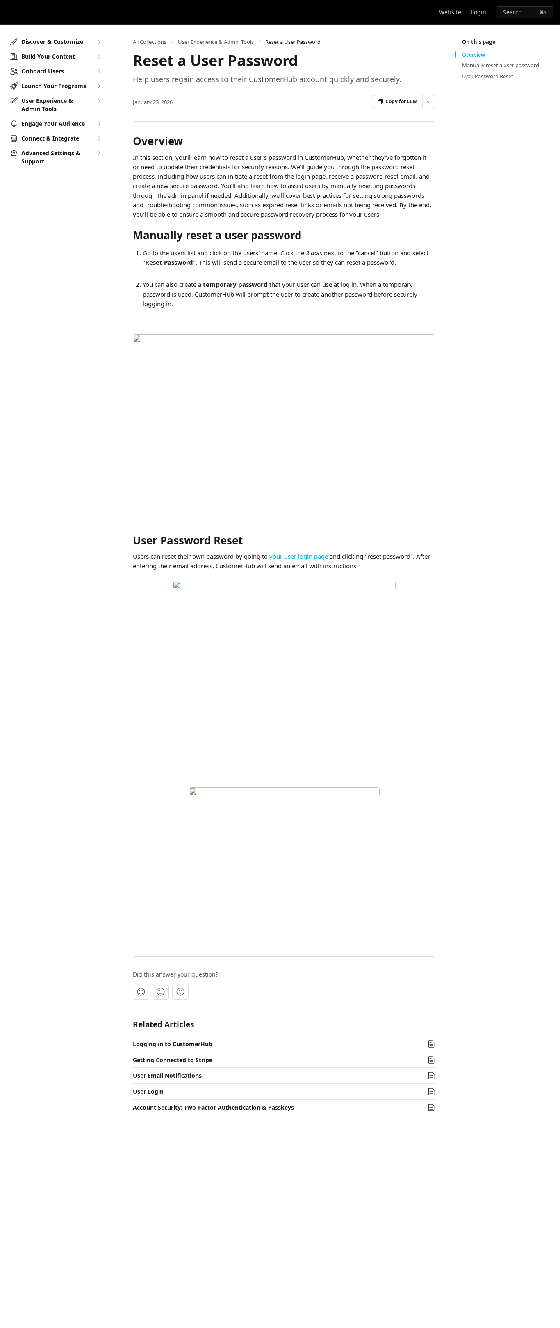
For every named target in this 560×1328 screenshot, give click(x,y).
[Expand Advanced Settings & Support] (99, 153)
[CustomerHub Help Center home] (8, 12)
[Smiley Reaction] (180, 992)
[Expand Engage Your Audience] (99, 123)
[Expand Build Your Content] (99, 56)
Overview (473, 54)
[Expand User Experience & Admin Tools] (99, 101)
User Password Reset (487, 76)
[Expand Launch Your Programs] (99, 86)
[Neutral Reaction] (161, 992)
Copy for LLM (401, 101)
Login (478, 12)
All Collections (149, 41)
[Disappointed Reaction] (141, 992)
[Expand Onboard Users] (99, 71)
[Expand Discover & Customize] (99, 42)
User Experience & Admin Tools (216, 41)
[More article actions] (428, 101)
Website (450, 12)
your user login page (298, 556)
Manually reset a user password (500, 65)
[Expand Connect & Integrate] (99, 138)
